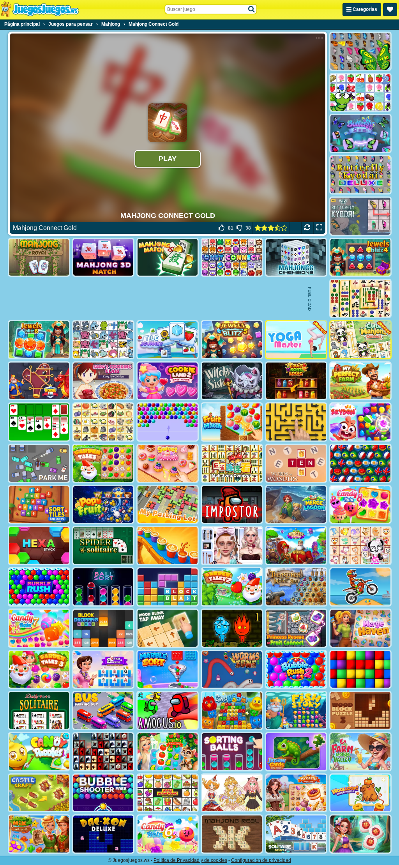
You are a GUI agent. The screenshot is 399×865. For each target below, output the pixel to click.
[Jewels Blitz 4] (360, 257)
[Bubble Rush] (39, 587)
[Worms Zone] (232, 669)
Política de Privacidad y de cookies (190, 860)
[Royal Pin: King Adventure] (39, 381)
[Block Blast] (167, 587)
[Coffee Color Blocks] (167, 545)
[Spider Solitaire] (103, 545)
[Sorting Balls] (232, 751)
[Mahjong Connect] (232, 463)
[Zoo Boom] (232, 710)
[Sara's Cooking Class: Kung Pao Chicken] (103, 381)
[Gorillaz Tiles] (103, 751)
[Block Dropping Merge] (103, 628)
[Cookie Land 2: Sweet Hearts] (167, 381)
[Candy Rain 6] (167, 834)
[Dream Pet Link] (360, 545)
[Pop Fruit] (103, 504)
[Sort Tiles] (39, 504)
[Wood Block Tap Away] (167, 628)
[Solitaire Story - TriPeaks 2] (296, 834)
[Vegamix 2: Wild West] (39, 834)
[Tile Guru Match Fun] (360, 834)
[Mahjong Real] (232, 834)
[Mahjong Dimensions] (296, 257)
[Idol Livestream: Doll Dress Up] (232, 793)
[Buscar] (251, 9)
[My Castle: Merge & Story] (296, 793)
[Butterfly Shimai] (360, 133)
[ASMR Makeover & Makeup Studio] (232, 545)
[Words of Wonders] (296, 463)
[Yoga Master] (296, 339)
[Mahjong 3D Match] (103, 257)
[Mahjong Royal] (39, 257)
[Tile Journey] (167, 339)
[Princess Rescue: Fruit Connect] (296, 628)
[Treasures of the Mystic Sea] (296, 587)
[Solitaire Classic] (39, 422)
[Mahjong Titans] (360, 298)
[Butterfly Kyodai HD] (360, 216)
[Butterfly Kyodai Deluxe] (360, 175)
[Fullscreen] (319, 228)
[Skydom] (360, 422)
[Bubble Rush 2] (296, 669)
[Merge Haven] (360, 628)
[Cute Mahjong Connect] (360, 339)
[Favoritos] (390, 9)
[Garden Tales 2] (232, 587)
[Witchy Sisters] (232, 381)
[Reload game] (307, 228)
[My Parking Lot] (167, 504)
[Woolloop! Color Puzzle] (360, 793)
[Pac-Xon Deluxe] (103, 834)
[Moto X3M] (360, 587)
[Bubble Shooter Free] (103, 793)
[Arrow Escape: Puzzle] (296, 422)
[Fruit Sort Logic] (296, 381)
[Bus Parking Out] (103, 710)
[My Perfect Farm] (360, 381)
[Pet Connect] (103, 339)
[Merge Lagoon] (296, 504)
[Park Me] (39, 463)
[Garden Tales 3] (39, 669)
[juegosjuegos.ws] (39, 9)
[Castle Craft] (39, 793)
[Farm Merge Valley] (360, 751)
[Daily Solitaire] (39, 710)
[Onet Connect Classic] (232, 257)
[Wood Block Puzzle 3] (360, 710)
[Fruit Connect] (360, 92)
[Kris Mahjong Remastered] (167, 793)
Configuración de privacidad (261, 860)
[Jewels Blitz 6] (39, 339)
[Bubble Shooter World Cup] (360, 463)
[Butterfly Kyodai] (360, 51)
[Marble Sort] (167, 669)
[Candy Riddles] (39, 751)
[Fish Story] (296, 710)
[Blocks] (360, 669)
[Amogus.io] (167, 710)
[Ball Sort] (103, 587)
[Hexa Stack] (39, 545)
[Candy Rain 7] (39, 628)
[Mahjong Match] (167, 257)
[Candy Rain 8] (360, 504)
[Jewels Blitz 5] (232, 339)
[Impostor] (232, 504)
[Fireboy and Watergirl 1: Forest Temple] (232, 628)
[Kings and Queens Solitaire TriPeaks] (103, 669)
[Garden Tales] (103, 463)
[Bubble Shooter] (167, 422)
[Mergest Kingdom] (296, 545)
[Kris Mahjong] (103, 422)
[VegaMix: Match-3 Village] (167, 751)
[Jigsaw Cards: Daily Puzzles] (296, 751)
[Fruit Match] (232, 422)
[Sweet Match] (167, 463)
